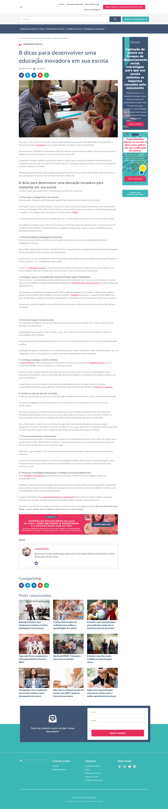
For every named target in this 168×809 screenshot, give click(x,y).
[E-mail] (36, 563)
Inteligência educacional (94, 29)
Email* (93, 721)
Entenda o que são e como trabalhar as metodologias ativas (99, 659)
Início (20, 38)
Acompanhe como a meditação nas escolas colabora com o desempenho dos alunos (33, 693)
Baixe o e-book (135, 124)
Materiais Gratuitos (75, 4)
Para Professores (92, 4)
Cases (41, 29)
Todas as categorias (134, 19)
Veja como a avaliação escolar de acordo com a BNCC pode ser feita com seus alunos (68, 693)
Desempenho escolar (55, 29)
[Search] (115, 19)
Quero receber (118, 733)
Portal (61, 4)
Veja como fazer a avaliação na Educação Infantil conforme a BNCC (33, 659)
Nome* (93, 712)
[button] (21, 75)
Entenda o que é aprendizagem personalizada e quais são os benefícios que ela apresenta (101, 625)
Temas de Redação (92, 9)
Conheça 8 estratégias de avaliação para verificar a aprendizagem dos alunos (65, 625)
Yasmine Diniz (42, 548)
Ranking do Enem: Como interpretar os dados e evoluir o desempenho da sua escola (33, 625)
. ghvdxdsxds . (135, 179)
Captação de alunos (28, 29)
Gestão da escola (74, 29)
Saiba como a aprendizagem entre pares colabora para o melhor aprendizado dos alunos (101, 693)
